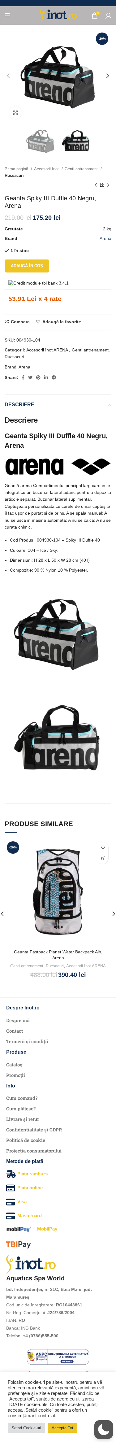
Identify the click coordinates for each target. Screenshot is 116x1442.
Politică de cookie (25, 1140)
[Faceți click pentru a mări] (15, 113)
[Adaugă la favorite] (102, 847)
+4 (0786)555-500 (40, 1335)
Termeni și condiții (27, 1041)
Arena (105, 238)
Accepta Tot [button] (62, 1428)
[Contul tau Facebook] (23, 377)
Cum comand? (21, 1098)
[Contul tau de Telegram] (54, 377)
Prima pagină (17, 169)
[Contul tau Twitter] (30, 377)
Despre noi (18, 1020)
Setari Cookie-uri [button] (26, 1428)
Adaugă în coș (27, 266)
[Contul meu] (108, 15)
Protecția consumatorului (34, 1151)
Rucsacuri (14, 175)
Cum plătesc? (21, 1108)
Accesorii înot (47, 169)
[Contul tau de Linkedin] (46, 377)
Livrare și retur (22, 1119)
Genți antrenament (82, 169)
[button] (102, 858)
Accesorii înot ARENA (47, 349)
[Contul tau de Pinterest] (38, 377)
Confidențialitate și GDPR (34, 1129)
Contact (14, 1031)
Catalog (14, 1064)
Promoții (15, 1075)
